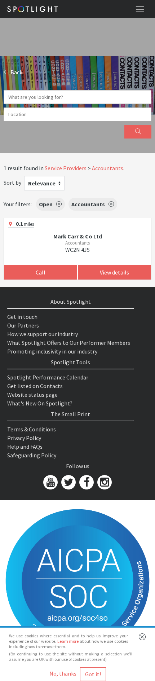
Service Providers (66, 168)
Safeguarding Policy (31, 455)
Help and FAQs (25, 446)
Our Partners (23, 325)
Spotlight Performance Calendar (47, 377)
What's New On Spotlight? (39, 403)
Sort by (12, 182)
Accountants (107, 168)
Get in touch (22, 316)
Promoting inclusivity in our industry (52, 351)
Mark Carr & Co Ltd (77, 236)
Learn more (68, 641)
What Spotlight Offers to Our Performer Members (68, 342)
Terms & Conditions (31, 429)
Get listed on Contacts (35, 386)
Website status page (32, 394)
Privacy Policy (24, 437)
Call (40, 272)
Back (15, 72)
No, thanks (62, 673)
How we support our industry (42, 334)
